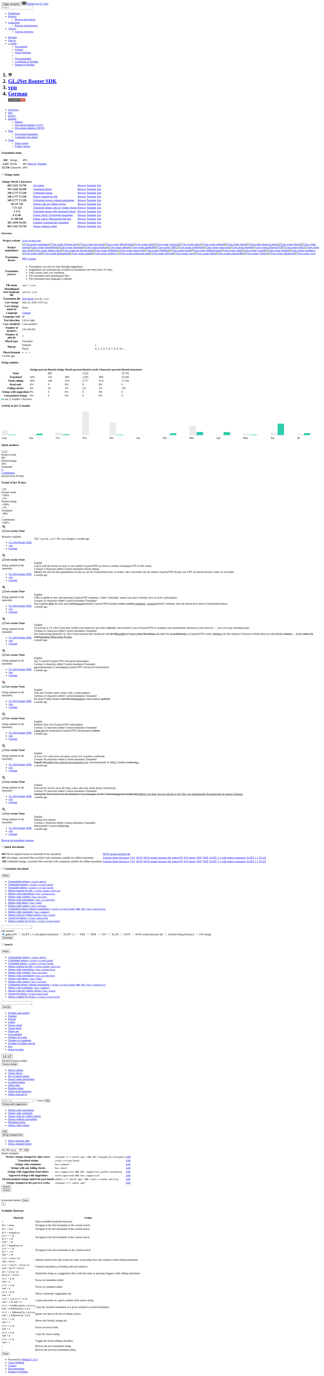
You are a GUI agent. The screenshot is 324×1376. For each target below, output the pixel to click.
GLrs (312, 253)
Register (12, 37)
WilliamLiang (213, 250)
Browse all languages (26, 25)
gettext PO (177, 857)
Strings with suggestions (21, 1110)
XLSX (262, 857)
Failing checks (22, 146)
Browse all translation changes (17, 840)
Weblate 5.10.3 (30, 1359)
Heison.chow (71, 244)
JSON (139, 857)
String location (16, 1049)
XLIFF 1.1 (252, 857)
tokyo (197, 244)
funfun (88, 253)
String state (14, 1085)
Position (12, 1016)
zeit (39, 253)
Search (11, 115)
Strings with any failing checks (49, 204)
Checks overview (24, 31)
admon (125, 247)
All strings (38, 185)
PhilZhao (164, 250)
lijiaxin (297, 244)
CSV (132, 857)
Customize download (26, 137)
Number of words (17, 1037)
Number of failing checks (21, 1043)
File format (7, 931)
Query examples (10, 1153)
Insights (12, 118)
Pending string (15, 1088)
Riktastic (112, 250)
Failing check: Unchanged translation (53, 215)
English (38, 562)
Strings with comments (20, 1113)
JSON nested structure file (116, 854)
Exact (40, 1100)
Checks (12, 28)
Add (47, 1100)
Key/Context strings (18, 1076)
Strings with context (18, 1125)
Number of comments (19, 1040)
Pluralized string (16, 1122)
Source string (15, 1025)
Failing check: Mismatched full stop (52, 218)
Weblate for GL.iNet (37, 3)
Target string (14, 1028)
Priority (12, 1019)
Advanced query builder (14, 1060)
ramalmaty (43, 244)
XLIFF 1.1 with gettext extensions (227, 857)
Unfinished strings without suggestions (53, 200)
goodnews (310, 250)
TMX (205, 857)
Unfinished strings (42, 192)
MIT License (29, 258)
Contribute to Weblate (26, 61)
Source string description (21, 1079)
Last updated (15, 1034)
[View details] (4, 527)
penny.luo (224, 247)
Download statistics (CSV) (29, 125)
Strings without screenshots (22, 1119)
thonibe (248, 247)
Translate (42, 163)
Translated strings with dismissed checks (54, 211)
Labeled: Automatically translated (51, 222)
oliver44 (168, 253)
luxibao (102, 247)
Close (25, 1200)
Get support (21, 46)
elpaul (242, 244)
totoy (151, 244)
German (17, 93)
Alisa (239, 250)
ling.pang (98, 244)
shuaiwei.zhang (269, 244)
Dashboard (14, 13)
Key (10, 1046)
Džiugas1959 (275, 247)
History (19, 122)
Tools (11, 140)
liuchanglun (62, 253)
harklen (284, 250)
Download (27, 298)
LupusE (261, 250)
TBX (199, 857)
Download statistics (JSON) (30, 128)
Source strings (15, 1070)
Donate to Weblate (25, 64)
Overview (13, 109)
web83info (197, 247)
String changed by (18, 1094)
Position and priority (19, 1013)
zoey (191, 253)
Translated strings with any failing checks (55, 207)
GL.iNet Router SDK (32, 81)
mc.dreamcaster (84, 250)
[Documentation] (2, 174)
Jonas (212, 253)
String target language (19, 1091)
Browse (32, 163)
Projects (12, 16)
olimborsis (288, 253)
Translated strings (42, 189)
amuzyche (138, 250)
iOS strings (190, 857)
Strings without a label (45, 226)
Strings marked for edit (45, 196)
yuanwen (174, 244)
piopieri (219, 244)
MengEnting (126, 244)
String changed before (20, 1143)
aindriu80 (149, 247)
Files (10, 131)
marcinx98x (237, 253)
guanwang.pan (141, 253)
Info (10, 112)
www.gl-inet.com (31, 240)
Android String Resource (116, 857)
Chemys (263, 253)
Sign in (12, 40)
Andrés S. (112, 253)
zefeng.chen (54, 250)
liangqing (77, 247)
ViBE (173, 247)
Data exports (21, 143)
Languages (14, 22)
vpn (12, 87)
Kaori (187, 250)
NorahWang (51, 247)
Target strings (15, 1073)
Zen (99, 185)
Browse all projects (25, 19)
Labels (11, 1022)
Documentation (23, 58)
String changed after (19, 1140)
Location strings (16, 1082)
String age (13, 1031)
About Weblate (23, 52)
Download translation (26, 134)
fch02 (301, 247)
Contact (19, 49)
